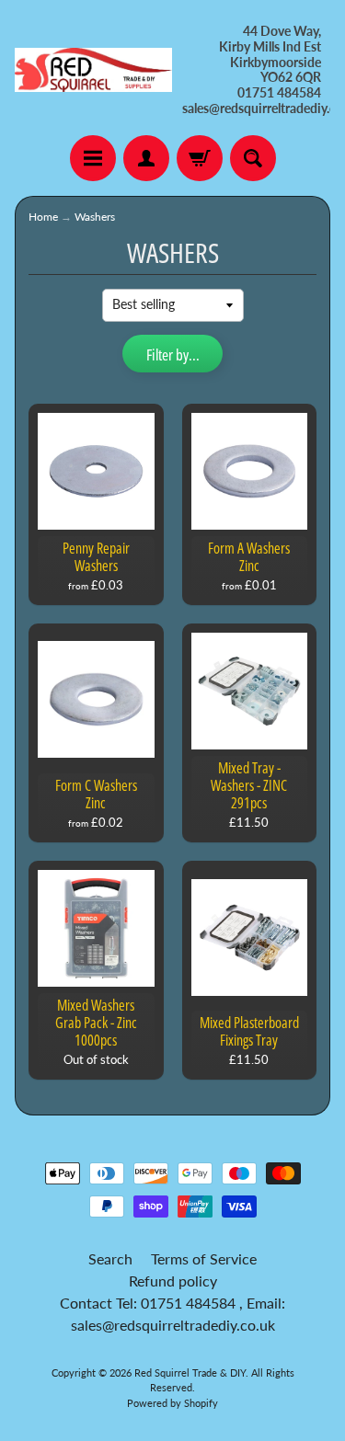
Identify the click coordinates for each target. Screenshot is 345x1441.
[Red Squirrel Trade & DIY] (94, 70)
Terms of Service (204, 1258)
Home (43, 217)
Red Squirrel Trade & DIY (190, 1372)
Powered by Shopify (172, 1403)
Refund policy (173, 1280)
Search (110, 1258)
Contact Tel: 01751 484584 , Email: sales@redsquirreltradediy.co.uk (172, 1313)
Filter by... (173, 354)
